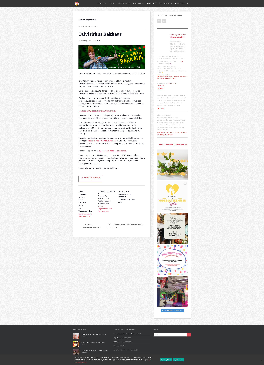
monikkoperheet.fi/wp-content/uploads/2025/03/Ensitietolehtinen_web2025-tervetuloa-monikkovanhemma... (172, 76)
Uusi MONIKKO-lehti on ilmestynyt (92, 342)
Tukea (111, 3)
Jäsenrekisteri (182, 3)
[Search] (189, 334)
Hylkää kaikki (178, 360)
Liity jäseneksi (164, 3)
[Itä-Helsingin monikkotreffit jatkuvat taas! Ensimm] (172, 260)
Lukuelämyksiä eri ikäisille (121, 350)
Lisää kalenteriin (92, 178)
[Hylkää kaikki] (261, 360)
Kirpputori (152, 3)
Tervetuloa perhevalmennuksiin (123, 334)
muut (88, 216)
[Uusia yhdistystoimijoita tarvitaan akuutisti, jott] (172, 196)
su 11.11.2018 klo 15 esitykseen (112, 151)
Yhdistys (101, 3)
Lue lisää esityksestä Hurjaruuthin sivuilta (97, 111)
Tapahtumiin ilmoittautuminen (102, 141)
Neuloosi (116, 346)
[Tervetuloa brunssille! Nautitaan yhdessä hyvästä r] (172, 228)
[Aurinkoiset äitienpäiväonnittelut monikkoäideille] (172, 165)
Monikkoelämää (123, 3)
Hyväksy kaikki (166, 360)
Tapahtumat (136, 3)
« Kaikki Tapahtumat (87, 20)
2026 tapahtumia (119, 342)
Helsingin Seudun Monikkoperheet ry (93, 334)
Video (162, 108)
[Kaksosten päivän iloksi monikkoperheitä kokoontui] (172, 291)
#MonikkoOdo (172, 83)
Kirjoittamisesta (118, 338)
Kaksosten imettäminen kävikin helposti (94, 351)
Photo (162, 89)
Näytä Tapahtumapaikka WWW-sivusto (105, 208)
